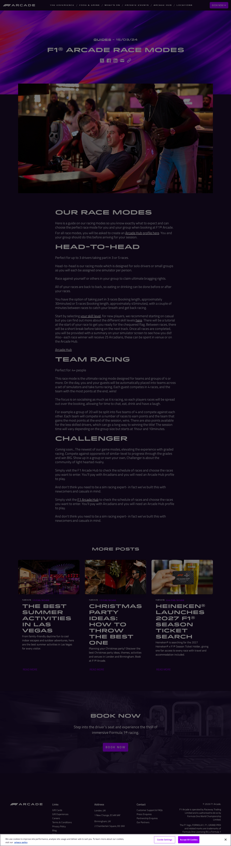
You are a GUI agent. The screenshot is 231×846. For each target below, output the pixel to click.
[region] (115, 840)
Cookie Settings (164, 839)
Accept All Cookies (189, 839)
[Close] (225, 839)
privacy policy (21, 842)
